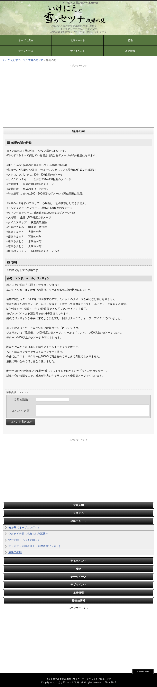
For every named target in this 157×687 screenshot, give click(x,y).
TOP (23, 60)
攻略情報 (130, 50)
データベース (25, 50)
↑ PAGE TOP (143, 671)
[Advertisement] (78, 95)
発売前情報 (78, 600)
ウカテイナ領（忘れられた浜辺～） (29, 533)
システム (78, 513)
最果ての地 (15, 552)
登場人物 (78, 505)
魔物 (130, 40)
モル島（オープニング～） (24, 527)
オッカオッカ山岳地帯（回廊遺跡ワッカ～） (35, 546)
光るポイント (78, 560)
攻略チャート (77, 40)
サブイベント (77, 50)
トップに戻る (25, 40)
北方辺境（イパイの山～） (24, 539)
